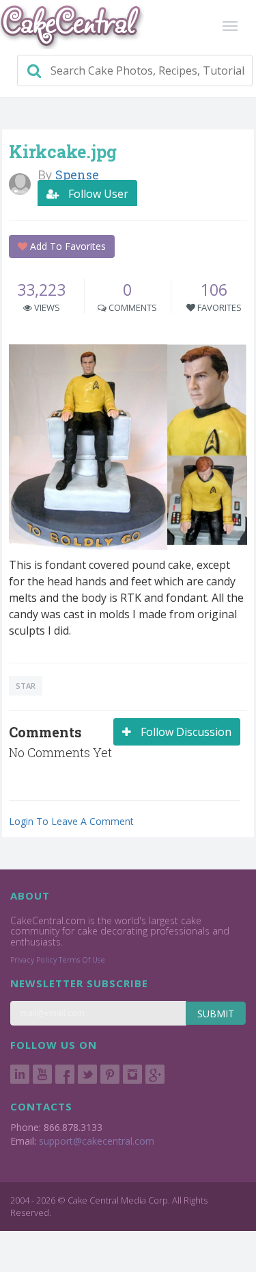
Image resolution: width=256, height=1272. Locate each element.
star (25, 685)
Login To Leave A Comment (71, 821)
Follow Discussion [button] (184, 731)
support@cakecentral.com (96, 1140)
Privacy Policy (33, 960)
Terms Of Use (82, 960)
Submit (215, 1013)
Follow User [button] (97, 193)
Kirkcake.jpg (63, 151)
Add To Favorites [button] (66, 246)
